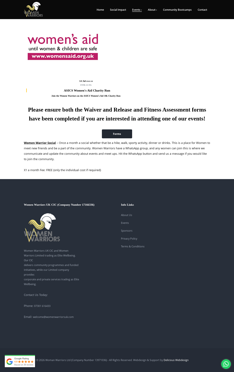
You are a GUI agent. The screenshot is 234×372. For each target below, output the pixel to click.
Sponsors (126, 230)
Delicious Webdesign (176, 360)
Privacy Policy (129, 238)
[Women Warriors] (33, 9)
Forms (117, 134)
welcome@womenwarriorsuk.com (53, 317)
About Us (126, 215)
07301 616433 (42, 306)
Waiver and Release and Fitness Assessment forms (145, 109)
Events (125, 223)
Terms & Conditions (133, 246)
